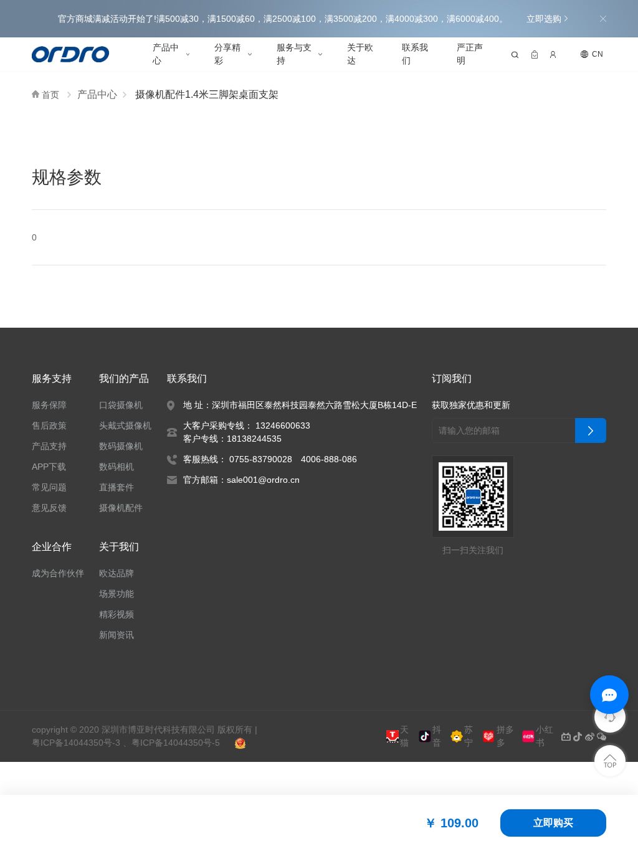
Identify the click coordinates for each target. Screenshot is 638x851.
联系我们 (415, 53)
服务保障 (49, 405)
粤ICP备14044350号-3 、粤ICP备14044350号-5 (126, 743)
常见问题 (49, 487)
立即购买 (553, 822)
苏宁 (468, 736)
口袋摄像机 (121, 405)
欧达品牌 (116, 573)
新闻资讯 (116, 635)
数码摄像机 (121, 446)
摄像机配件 (121, 508)
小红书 (544, 736)
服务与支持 (294, 53)
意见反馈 (49, 508)
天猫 (404, 736)
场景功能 (116, 594)
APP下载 (49, 467)
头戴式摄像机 (125, 425)
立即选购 (543, 19)
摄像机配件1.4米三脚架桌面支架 (207, 94)
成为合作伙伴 (58, 573)
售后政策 (49, 425)
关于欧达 (360, 53)
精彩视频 (116, 614)
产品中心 (166, 53)
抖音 (436, 736)
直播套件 (116, 487)
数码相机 (116, 467)
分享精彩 (227, 53)
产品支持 (49, 446)
